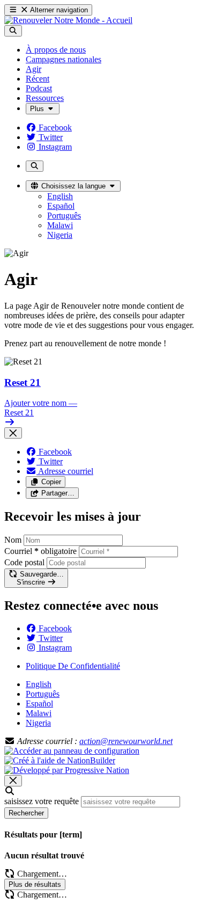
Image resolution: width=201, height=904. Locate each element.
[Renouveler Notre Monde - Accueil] (68, 20)
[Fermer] (13, 433)
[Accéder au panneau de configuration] (71, 750)
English (38, 684)
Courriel (40, 551)
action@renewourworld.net (126, 741)
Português (42, 693)
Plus (38, 109)
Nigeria (38, 722)
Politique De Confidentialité (73, 665)
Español (39, 703)
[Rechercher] (13, 31)
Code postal (24, 562)
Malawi (38, 713)
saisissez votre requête (41, 801)
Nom (12, 539)
